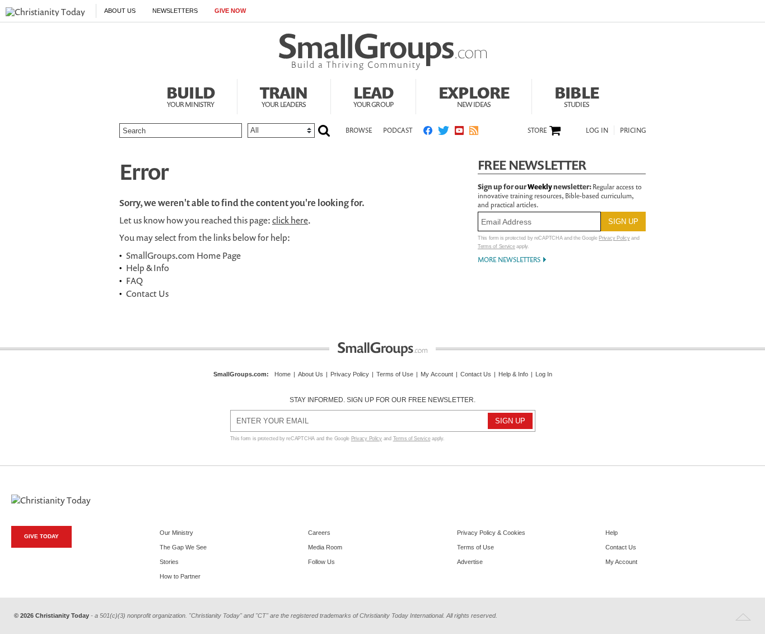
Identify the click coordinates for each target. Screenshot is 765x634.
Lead (373, 95)
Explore (474, 95)
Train (284, 95)
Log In (597, 130)
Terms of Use (394, 374)
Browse (359, 130)
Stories (169, 561)
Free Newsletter (532, 165)
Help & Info (147, 268)
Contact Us (147, 293)
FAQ (134, 280)
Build (190, 95)
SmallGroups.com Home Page (183, 255)
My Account (437, 374)
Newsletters (175, 10)
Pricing (633, 130)
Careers (319, 532)
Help (611, 532)
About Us (120, 10)
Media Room (325, 547)
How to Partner (180, 576)
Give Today (41, 536)
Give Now (230, 10)
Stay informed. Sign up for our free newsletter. (382, 400)
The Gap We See (183, 547)
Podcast (397, 130)
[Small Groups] (383, 52)
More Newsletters (509, 259)
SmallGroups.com (240, 374)
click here (290, 220)
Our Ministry (176, 532)
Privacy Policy (614, 238)
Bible (576, 95)
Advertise (470, 561)
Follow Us (321, 561)
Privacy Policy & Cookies (491, 532)
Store (537, 130)
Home (282, 374)
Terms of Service (496, 246)
